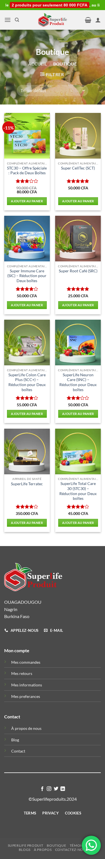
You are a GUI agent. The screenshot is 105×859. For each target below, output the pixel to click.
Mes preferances (25, 696)
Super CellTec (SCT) (78, 168)
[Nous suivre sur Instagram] (49, 788)
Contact (18, 751)
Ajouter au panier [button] (27, 201)
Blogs (25, 850)
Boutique (56, 845)
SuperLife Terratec (27, 484)
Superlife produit (25, 845)
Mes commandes (25, 662)
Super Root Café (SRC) (78, 271)
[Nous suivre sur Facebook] (42, 788)
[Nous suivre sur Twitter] (56, 788)
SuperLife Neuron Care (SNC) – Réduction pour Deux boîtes (78, 382)
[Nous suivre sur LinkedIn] (62, 788)
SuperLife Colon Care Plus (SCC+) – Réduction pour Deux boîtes (27, 382)
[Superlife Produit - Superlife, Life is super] (53, 20)
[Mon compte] (98, 20)
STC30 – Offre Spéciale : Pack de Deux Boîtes (27, 170)
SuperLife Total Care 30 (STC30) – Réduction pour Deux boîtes (78, 491)
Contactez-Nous (71, 850)
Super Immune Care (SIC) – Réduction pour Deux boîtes (26, 276)
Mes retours (21, 673)
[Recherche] (17, 20)
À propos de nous (26, 728)
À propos (43, 850)
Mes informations (26, 684)
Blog (15, 739)
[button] (7, 20)
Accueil (37, 63)
